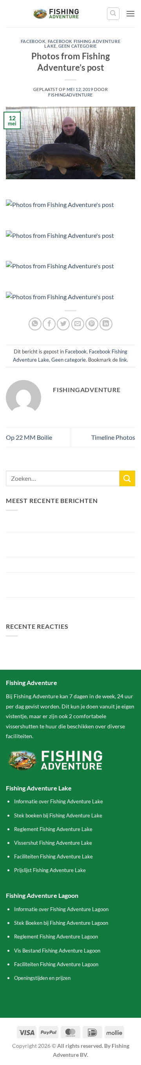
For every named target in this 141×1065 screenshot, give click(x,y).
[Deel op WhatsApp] (35, 324)
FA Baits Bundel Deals (35, 604)
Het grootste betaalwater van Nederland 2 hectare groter (62, 585)
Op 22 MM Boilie (29, 437)
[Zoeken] (113, 13)
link (123, 360)
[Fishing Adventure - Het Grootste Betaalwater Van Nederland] (56, 13)
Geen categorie (77, 45)
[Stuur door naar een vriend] (77, 324)
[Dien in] (127, 478)
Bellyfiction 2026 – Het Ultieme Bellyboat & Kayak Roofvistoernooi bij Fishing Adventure (66, 544)
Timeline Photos (113, 437)
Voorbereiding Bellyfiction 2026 (49, 564)
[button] (130, 13)
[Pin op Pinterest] (91, 324)
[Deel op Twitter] (63, 324)
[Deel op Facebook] (49, 324)
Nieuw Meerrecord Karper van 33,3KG (58, 524)
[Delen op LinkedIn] (105, 324)
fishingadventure (70, 94)
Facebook (33, 41)
